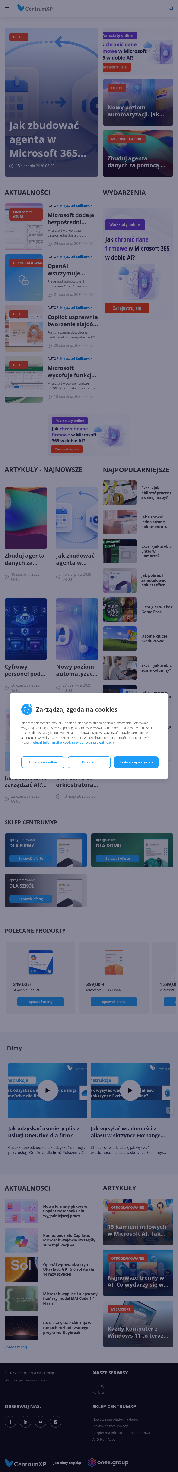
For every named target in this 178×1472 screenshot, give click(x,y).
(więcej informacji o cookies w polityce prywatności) (73, 742)
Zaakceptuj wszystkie (136, 762)
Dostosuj (89, 762)
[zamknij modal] (161, 699)
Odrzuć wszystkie (43, 762)
